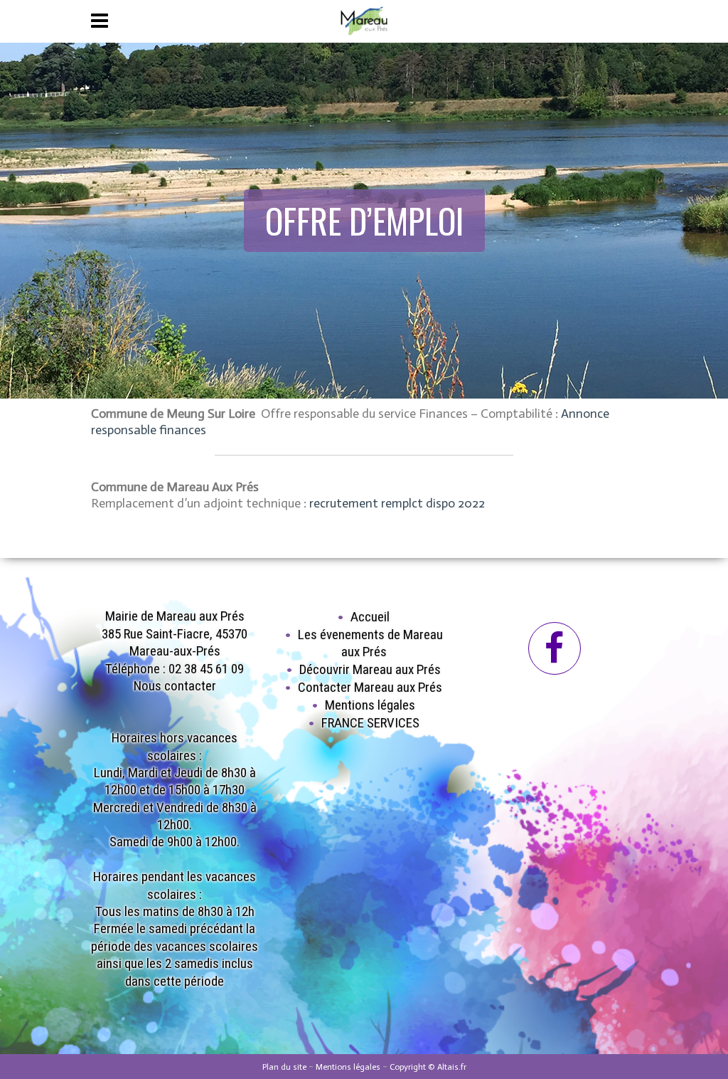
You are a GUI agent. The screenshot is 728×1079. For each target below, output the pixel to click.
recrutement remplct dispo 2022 (397, 503)
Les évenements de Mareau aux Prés (370, 643)
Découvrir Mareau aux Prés (370, 669)
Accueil (370, 617)
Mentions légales (370, 705)
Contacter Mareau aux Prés (370, 687)
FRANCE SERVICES (370, 723)
